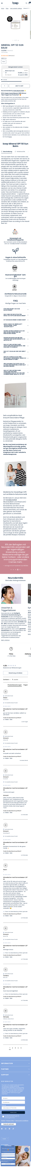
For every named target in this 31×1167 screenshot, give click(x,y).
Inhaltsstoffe (21, 151)
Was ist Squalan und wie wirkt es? (15, 352)
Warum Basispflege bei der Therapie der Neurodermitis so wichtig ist (14, 339)
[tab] (15, 678)
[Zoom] (26, 13)
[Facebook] (3, 1129)
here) (10, 137)
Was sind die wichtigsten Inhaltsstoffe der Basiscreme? (15, 315)
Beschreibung (7, 151)
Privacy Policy (10, 1120)
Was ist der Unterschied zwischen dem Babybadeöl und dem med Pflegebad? (14, 346)
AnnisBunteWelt (11, 500)
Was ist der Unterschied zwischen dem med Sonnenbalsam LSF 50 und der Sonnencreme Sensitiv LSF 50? (14, 372)
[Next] (18, 40)
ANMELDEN (13, 1112)
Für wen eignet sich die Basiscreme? (12, 309)
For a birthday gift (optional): (4, 1157)
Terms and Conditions (21, 1120)
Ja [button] (3, 712)
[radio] (15, 73)
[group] (15, 658)
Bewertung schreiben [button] (15, 665)
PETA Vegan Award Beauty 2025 (11, 93)
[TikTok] (14, 1128)
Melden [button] (7, 712)
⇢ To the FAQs (11, 648)
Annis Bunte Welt (18, 91)
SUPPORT (5, 1075)
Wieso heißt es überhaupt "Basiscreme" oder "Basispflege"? (13, 325)
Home (2, 8)
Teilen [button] (11, 712)
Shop (7, 8)
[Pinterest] (10, 1128)
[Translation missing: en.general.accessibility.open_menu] (2, 3)
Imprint (3, 1120)
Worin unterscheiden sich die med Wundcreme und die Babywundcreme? (14, 332)
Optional (4, 1105)
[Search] (26, 3)
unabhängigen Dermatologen (17, 278)
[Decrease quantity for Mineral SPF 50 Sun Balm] (2, 86)
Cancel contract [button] (8, 1124)
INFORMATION (7, 1063)
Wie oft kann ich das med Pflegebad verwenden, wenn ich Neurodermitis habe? (15, 358)
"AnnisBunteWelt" (15, 243)
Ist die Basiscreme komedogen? (15, 320)
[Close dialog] (29, 1147)
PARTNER (5, 1069)
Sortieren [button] (6, 672)
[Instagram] (7, 1129)
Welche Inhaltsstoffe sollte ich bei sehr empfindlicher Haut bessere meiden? (15, 365)
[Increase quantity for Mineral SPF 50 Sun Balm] (7, 86)
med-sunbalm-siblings (16, 8)
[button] (15, 56)
